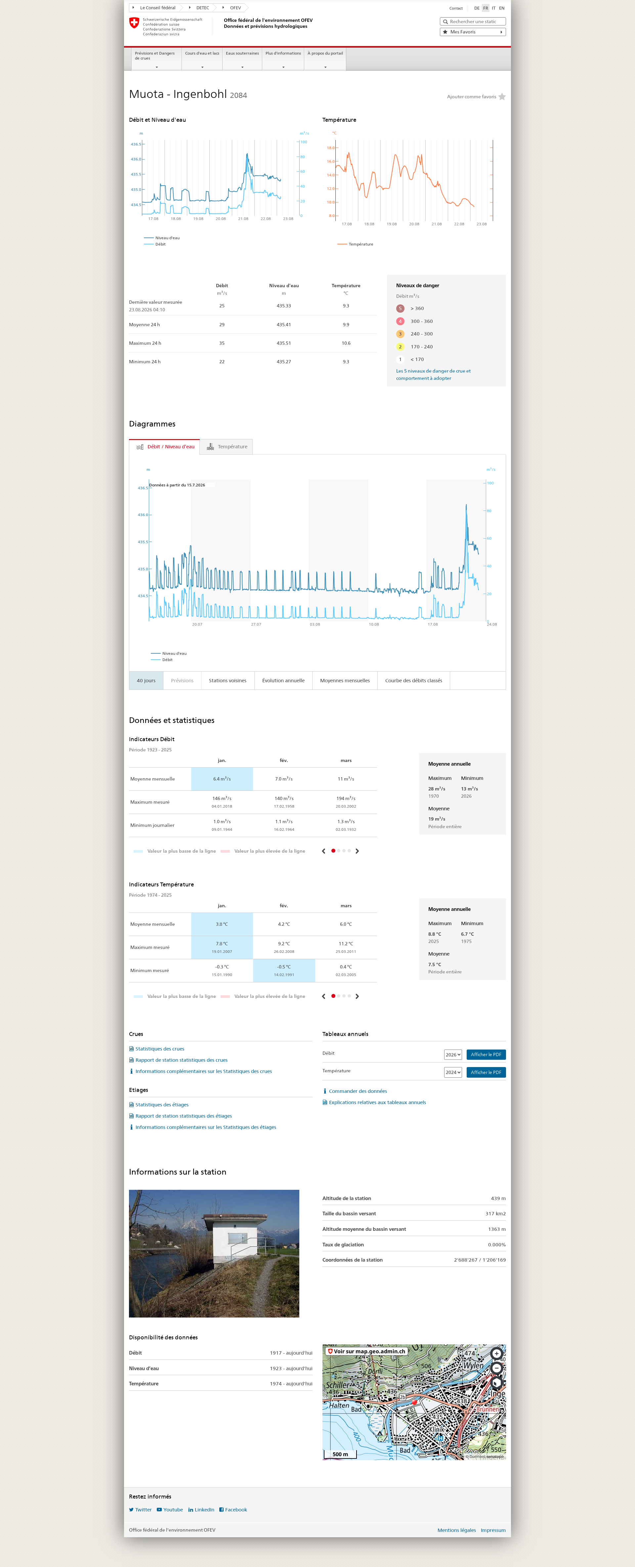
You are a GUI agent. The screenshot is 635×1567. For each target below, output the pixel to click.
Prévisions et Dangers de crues (155, 56)
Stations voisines (227, 680)
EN (502, 8)
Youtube (173, 1509)
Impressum (493, 1530)
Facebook (236, 1509)
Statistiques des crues (160, 1049)
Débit (328, 1053)
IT (493, 8)
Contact (456, 8)
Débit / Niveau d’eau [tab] (171, 446)
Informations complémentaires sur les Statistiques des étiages (206, 1127)
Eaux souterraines (242, 53)
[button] (324, 851)
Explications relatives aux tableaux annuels (377, 1102)
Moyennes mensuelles (345, 680)
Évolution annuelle (283, 680)
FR (485, 8)
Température (336, 1070)
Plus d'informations (283, 53)
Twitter (143, 1509)
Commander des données (358, 1091)
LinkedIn (204, 1509)
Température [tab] (232, 446)
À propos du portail (325, 53)
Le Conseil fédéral (157, 7)
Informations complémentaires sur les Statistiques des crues (204, 1071)
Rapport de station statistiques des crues (182, 1060)
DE (477, 8)
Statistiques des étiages (162, 1104)
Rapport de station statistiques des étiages (184, 1116)
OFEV (235, 7)
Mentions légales (457, 1530)
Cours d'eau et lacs (202, 53)
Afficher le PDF (486, 1054)
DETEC (202, 7)
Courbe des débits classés (413, 680)
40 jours (146, 680)
